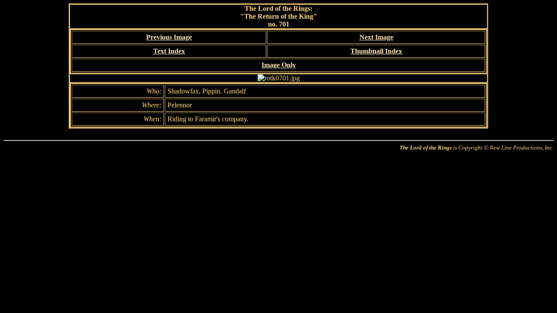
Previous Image (169, 37)
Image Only (279, 65)
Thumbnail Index (376, 51)
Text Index (169, 51)
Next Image (376, 37)
